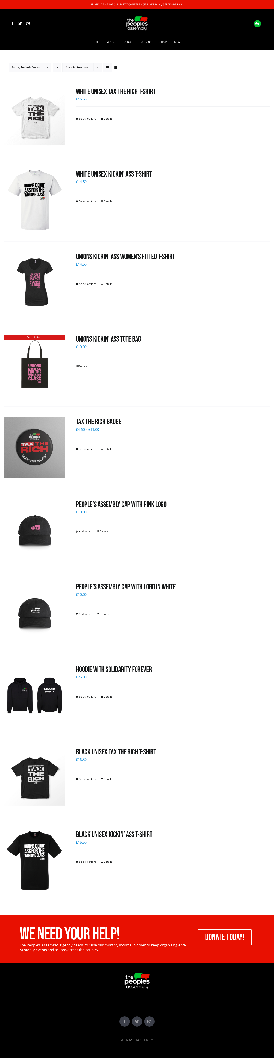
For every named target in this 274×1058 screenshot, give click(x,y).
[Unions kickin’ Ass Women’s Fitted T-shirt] (34, 282)
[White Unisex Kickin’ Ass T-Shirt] (34, 200)
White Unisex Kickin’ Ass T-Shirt (114, 174)
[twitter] (20, 23)
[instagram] (28, 23)
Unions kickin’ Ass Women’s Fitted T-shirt (125, 256)
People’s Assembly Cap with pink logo (121, 504)
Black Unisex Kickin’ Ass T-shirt (114, 834)
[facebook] (12, 23)
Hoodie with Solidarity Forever (114, 669)
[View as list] (116, 67)
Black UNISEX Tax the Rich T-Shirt (116, 752)
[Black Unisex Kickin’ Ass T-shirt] (34, 860)
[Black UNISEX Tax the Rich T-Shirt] (34, 778)
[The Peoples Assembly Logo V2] (137, 13)
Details (108, 118)
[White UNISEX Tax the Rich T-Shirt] (34, 117)
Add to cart (86, 531)
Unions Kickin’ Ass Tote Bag (108, 339)
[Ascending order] (57, 67)
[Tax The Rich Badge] (34, 447)
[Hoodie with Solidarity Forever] (34, 695)
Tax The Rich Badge (98, 421)
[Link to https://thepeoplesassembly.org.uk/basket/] (257, 23)
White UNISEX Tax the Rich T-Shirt (116, 91)
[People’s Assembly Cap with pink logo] (34, 530)
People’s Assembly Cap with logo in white (126, 587)
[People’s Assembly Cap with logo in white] (34, 613)
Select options (87, 118)
